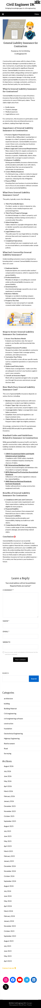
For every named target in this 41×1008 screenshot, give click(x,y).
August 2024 (8, 886)
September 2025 (10, 821)
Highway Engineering (12, 738)
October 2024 (9, 876)
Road (6, 748)
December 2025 (10, 806)
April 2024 (8, 906)
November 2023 (10, 926)
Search (5, 673)
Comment (8, 590)
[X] (6, 987)
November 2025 (10, 811)
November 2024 (10, 871)
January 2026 (9, 801)
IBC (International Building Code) (17, 465)
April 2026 (8, 786)
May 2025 (7, 841)
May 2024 (7, 901)
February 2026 (9, 796)
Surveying (7, 753)
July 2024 (7, 891)
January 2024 (9, 921)
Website (6, 642)
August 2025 (8, 826)
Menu (37, 14)
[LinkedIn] (34, 980)
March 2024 (8, 911)
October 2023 (9, 931)
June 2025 (7, 836)
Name (6, 621)
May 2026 (7, 781)
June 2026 (7, 776)
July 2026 (7, 771)
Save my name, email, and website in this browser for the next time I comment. (21, 653)
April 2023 (8, 961)
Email (6, 631)
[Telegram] (27, 980)
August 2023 (8, 941)
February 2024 (9, 916)
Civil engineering (10, 713)
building (7, 704)
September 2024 (10, 881)
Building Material (10, 709)
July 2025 (7, 831)
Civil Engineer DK (20, 5)
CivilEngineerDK (20, 54)
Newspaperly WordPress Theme (20, 1005)
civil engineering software (13, 719)
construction (8, 723)
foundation (8, 729)
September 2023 (10, 936)
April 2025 (8, 846)
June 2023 (7, 951)
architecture (8, 699)
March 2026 (8, 791)
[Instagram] (6, 980)
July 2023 (7, 946)
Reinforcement (9, 744)
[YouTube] (20, 980)
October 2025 (9, 816)
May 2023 (7, 956)
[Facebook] (13, 980)
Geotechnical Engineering (13, 734)
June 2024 (7, 896)
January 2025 (9, 861)
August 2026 (8, 766)
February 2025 (9, 856)
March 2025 (8, 851)
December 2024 (10, 866)
